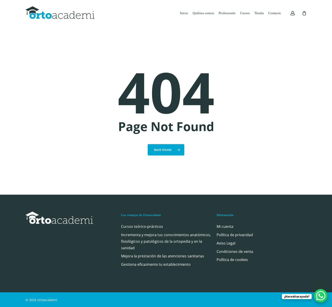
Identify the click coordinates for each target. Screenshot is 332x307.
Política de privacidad (235, 234)
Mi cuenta (225, 226)
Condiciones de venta (235, 251)
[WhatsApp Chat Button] (320, 295)
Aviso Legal (226, 243)
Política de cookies (232, 259)
